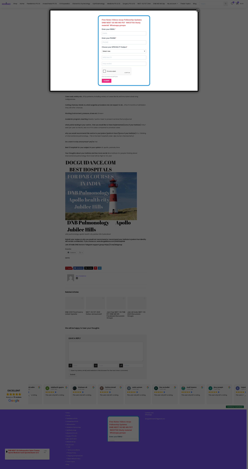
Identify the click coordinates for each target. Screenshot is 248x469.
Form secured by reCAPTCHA (110, 76)
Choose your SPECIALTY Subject (114, 47)
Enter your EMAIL (108, 29)
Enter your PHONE (109, 38)
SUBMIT (107, 81)
